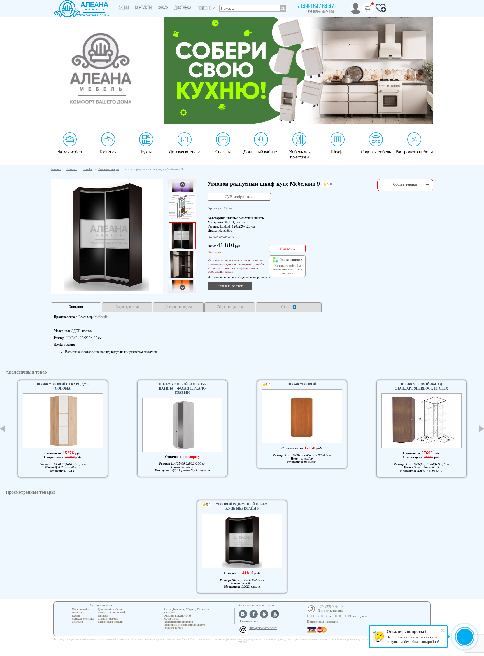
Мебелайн (101, 317)
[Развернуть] (427, 184)
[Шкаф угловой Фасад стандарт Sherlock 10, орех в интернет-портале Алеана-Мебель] (421, 421)
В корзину (287, 248)
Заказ (163, 8)
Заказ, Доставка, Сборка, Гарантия (186, 609)
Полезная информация (178, 621)
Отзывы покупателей (177, 615)
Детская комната (184, 152)
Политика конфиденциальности (184, 624)
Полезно (204, 8)
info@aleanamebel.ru (263, 628)
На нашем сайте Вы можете (287, 269)
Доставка (182, 8)
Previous (2, 428)
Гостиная (108, 152)
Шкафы (337, 152)
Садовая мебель (376, 152)
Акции (123, 8)
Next (481, 428)
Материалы (171, 618)
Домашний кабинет (261, 152)
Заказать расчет (230, 286)
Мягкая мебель (69, 152)
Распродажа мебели (414, 152)
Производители (173, 627)
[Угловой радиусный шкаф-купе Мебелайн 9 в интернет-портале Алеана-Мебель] (106, 235)
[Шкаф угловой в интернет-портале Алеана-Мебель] (302, 416)
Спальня (223, 152)
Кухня (146, 152)
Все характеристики (221, 236)
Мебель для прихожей (299, 154)
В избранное (241, 197)
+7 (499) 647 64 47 (314, 6)
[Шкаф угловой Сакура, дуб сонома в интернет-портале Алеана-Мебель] (63, 421)
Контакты (143, 8)
